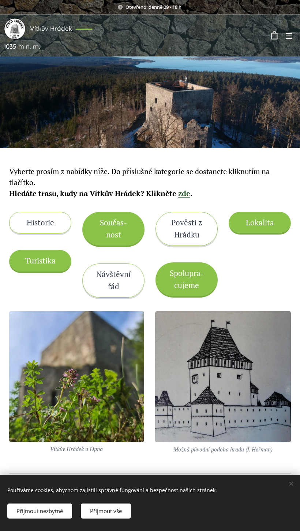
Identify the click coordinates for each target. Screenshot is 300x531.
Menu (289, 35)
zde (184, 193)
